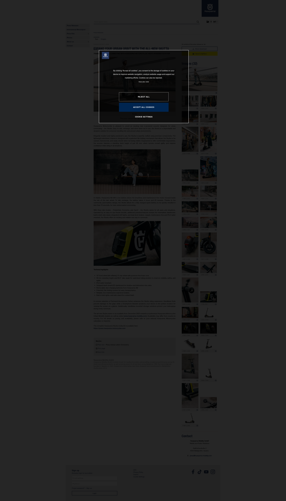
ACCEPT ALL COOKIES (143, 107)
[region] (144, 86)
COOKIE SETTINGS (144, 116)
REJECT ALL (144, 96)
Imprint (147, 81)
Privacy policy (142, 81)
